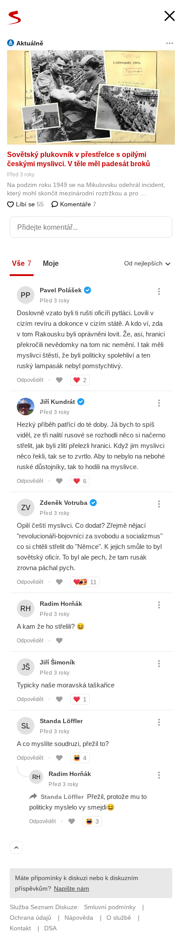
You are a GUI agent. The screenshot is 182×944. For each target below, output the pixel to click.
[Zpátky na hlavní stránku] (14, 18)
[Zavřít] (169, 17)
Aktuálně (29, 43)
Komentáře (77, 204)
